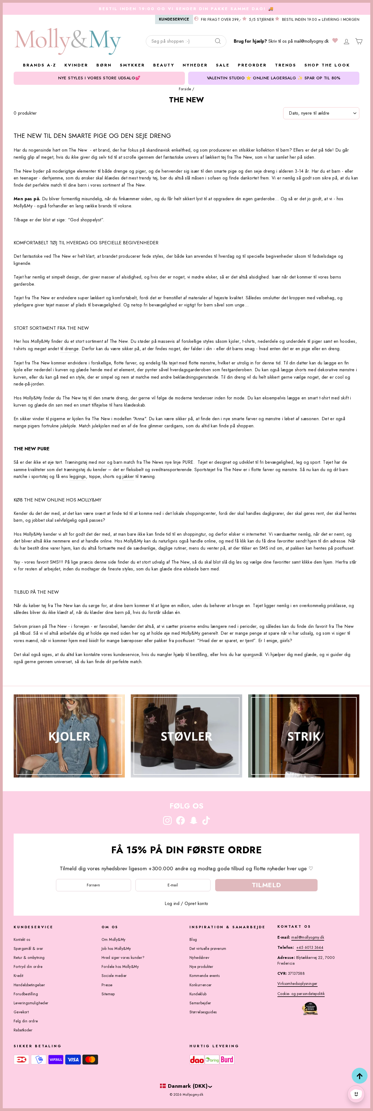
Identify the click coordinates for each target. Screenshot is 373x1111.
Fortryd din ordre (28, 966)
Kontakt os (22, 939)
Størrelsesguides (203, 1012)
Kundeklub (198, 994)
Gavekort (21, 1012)
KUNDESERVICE (174, 19)
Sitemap (108, 994)
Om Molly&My (113, 939)
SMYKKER (132, 65)
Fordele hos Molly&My (120, 966)
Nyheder (195, 65)
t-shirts (248, 341)
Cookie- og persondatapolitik (301, 993)
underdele (296, 341)
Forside (185, 89)
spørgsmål (252, 654)
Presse (107, 985)
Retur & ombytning (29, 957)
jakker (128, 476)
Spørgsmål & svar (28, 948)
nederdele (268, 341)
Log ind (172, 903)
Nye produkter (201, 966)
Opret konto (196, 903)
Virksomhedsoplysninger (297, 983)
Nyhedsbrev (199, 957)
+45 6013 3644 (309, 947)
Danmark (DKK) (188, 1086)
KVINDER (76, 65)
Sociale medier (114, 975)
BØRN (104, 65)
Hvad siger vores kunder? (123, 957)
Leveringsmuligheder (31, 1003)
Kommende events (205, 975)
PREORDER (252, 65)
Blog (193, 939)
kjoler (234, 341)
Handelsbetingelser (29, 985)
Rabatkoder (23, 1030)
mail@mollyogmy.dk (311, 41)
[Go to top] (360, 1076)
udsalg (306, 633)
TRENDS (285, 65)
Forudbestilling (26, 994)
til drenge (69, 349)
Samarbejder (200, 1003)
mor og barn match (117, 462)
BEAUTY (163, 65)
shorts (300, 370)
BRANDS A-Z (39, 65)
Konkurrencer (201, 985)
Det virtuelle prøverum (208, 948)
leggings (78, 476)
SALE (223, 65)
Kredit (18, 975)
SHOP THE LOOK (327, 65)
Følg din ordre (26, 1021)
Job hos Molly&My (116, 948)
